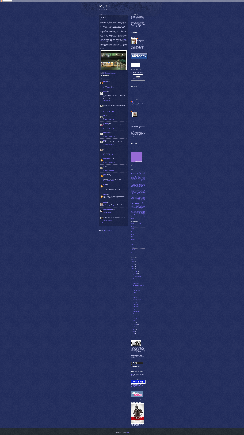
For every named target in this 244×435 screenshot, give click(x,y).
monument (133, 196)
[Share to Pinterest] (108, 75)
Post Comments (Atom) (108, 230)
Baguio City (136, 176)
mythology (139, 197)
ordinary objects (133, 199)
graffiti (140, 185)
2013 (133, 261)
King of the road (136, 306)
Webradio (105, 91)
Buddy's (135, 178)
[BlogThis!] (104, 75)
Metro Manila (133, 226)
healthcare (143, 185)
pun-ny (140, 202)
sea (142, 207)
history (132, 186)
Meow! (134, 278)
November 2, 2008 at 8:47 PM (108, 100)
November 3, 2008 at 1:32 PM (108, 180)
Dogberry (134, 101)
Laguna (132, 190)
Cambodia (139, 178)
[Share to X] (106, 75)
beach (136, 177)
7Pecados (138, 170)
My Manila (107, 5)
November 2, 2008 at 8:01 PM (108, 87)
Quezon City (135, 203)
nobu (104, 104)
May (134, 331)
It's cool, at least (136, 315)
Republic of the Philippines (136, 223)
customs (135, 181)
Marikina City (133, 193)
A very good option (136, 290)
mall (144, 191)
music (140, 196)
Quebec (143, 202)
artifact (144, 173)
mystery (136, 197)
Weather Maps (139, 161)
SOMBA (143, 210)
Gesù (132, 185)
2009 (133, 268)
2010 (133, 266)
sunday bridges (137, 212)
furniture (133, 184)
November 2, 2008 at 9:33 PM (108, 119)
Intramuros (139, 189)
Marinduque (139, 193)
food (144, 183)
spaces (132, 211)
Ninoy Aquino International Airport (109, 19)
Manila (139, 192)
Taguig (132, 252)
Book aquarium (135, 309)
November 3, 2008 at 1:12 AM (108, 144)
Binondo (143, 177)
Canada (143, 178)
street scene (142, 211)
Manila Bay (143, 192)
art (140, 173)
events (137, 183)
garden (140, 184)
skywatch (133, 210)
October (134, 322)
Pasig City (137, 200)
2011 (133, 264)
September (135, 324)
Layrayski (105, 81)
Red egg (134, 274)
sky (144, 208)
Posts (133, 63)
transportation (113, 73)
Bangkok (140, 176)
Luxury (134, 313)
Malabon (141, 191)
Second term (135, 304)
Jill (104, 166)
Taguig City (143, 212)
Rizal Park (135, 206)
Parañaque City (139, 199)
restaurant (139, 205)
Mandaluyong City (134, 192)
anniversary (137, 172)
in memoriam (142, 187)
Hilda (140, 38)
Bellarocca (139, 177)
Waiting (134, 316)
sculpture (139, 207)
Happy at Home (135, 111)
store (138, 211)
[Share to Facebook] (107, 75)
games (137, 184)
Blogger (127, 432)
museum (137, 196)
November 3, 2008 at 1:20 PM (108, 170)
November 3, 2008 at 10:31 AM (109, 162)
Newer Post (102, 228)
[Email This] (103, 75)
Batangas (132, 177)
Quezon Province (142, 203)
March (134, 334)
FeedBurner (140, 78)
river (144, 205)
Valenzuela (133, 254)
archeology (143, 172)
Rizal (132, 206)
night (109, 73)
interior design (134, 189)
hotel (142, 186)
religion (133, 205)
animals (132, 172)
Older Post (125, 228)
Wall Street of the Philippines (138, 285)
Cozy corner (135, 320)
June (134, 329)
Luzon (132, 225)
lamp (137, 190)
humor (144, 186)
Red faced (135, 288)
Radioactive (135, 297)
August (134, 326)
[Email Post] (101, 75)
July (134, 327)
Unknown (105, 174)
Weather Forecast (134, 161)
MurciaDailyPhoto (106, 216)
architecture (105, 73)
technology (134, 213)
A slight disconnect (136, 294)
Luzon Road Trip (141, 190)
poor (131, 202)
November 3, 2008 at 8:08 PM (108, 198)
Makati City (137, 191)
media (144, 193)
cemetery (139, 179)
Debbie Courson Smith (107, 158)
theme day (133, 214)
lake (134, 190)
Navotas (132, 241)
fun (131, 184)
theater (143, 213)
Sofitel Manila (138, 210)
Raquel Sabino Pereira (107, 209)
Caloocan (132, 228)
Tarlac (132, 213)
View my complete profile (135, 50)
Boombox (134, 292)
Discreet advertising (136, 295)
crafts (132, 181)
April (134, 333)
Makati (132, 231)
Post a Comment (105, 222)
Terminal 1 (135, 318)
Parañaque (122, 21)
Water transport (136, 283)
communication (133, 180)
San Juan (140, 206)
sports (135, 211)
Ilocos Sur (138, 187)
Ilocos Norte (133, 187)
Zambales (133, 218)
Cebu (135, 179)
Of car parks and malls (137, 299)
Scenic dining (135, 281)
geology (144, 184)
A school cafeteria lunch (137, 276)
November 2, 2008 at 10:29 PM (109, 136)
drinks (144, 181)
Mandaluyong (133, 234)
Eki (104, 140)
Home (114, 228)
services (135, 208)
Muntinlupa (133, 239)
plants (143, 200)
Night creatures (136, 279)
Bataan (144, 176)
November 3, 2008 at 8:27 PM (108, 205)
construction (138, 180)
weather (132, 217)
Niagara (136, 198)
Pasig (132, 246)
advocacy (143, 170)
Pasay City (133, 200)
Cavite (132, 179)
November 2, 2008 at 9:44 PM (108, 128)
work (144, 217)
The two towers (136, 301)
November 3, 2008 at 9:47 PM (108, 220)
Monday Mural (134, 194)
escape (104, 184)
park (144, 199)
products (135, 202)
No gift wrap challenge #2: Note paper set (140, 113)
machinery (133, 191)
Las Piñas (133, 229)
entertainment (133, 183)
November (135, 273)
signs (142, 208)
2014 (133, 259)
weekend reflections (138, 217)
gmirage (105, 148)
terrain (137, 213)
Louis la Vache (106, 132)
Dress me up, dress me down (137, 102)
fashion (141, 183)
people (140, 200)
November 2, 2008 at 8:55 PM (108, 111)
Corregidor (143, 180)
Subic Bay (133, 212)
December (135, 271)
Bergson (105, 202)
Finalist (132, 374)
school (135, 207)
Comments (134, 65)
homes (138, 186)
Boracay (132, 178)
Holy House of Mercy (137, 311)
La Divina (134, 308)
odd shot (143, 198)
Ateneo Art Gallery (136, 174)
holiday (135, 186)
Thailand (140, 213)
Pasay (117, 21)
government (135, 185)
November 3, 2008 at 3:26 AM (108, 154)
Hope (104, 115)
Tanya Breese (106, 123)
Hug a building (135, 302)
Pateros (132, 247)
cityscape (143, 179)
